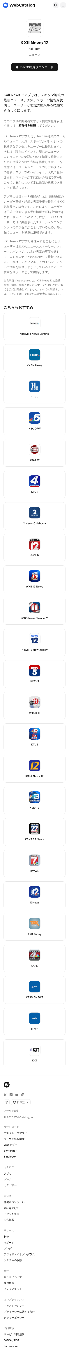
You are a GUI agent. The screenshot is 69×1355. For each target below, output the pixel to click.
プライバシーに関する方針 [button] (19, 1311)
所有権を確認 (27, 125)
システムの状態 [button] (13, 1260)
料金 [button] (6, 1236)
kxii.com (34, 49)
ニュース (34, 54)
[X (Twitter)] (5, 1094)
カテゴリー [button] (10, 1185)
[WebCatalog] (7, 1085)
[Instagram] (22, 1094)
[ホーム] (19, 5)
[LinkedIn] (11, 1094)
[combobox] (21, 1102)
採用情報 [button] (9, 1282)
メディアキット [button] (13, 1288)
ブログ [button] (8, 1248)
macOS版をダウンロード (36, 67)
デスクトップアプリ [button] (15, 1133)
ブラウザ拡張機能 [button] (14, 1138)
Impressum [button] (10, 1346)
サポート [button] (9, 1242)
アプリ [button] (8, 1173)
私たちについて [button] (13, 1277)
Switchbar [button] (10, 1150)
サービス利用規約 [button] (14, 1334)
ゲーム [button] (8, 1179)
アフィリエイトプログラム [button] (19, 1254)
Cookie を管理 (11, 1110)
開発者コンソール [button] (14, 1202)
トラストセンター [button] (14, 1305)
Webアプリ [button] (10, 1144)
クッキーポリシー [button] (14, 1317)
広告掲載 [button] (9, 1219)
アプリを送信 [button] (11, 1213)
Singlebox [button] (10, 1156)
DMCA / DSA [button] (12, 1340)
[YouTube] (16, 1094)
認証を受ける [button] (11, 1208)
